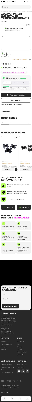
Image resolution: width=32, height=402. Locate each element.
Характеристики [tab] (15, 122)
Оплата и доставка (6, 364)
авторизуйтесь (7, 67)
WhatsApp (25, 207)
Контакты (19, 347)
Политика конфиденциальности (10, 387)
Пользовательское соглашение (10, 385)
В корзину (8, 169)
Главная (4, 399)
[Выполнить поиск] (2, 7)
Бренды (3, 349)
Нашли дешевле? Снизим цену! (11, 104)
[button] (30, 1)
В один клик (16, 100)
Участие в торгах (21, 352)
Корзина (20, 399)
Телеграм (9, 207)
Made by (5, 392)
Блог (18, 344)
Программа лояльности (7, 367)
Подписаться (10, 306)
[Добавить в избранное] (28, 25)
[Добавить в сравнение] (26, 25)
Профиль (27, 399)
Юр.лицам (20, 349)
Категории (4, 341)
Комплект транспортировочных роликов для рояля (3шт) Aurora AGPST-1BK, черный (9, 166)
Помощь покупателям (7, 372)
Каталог (12, 399)
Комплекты (4, 347)
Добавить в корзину (16, 95)
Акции (3, 370)
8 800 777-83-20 (21, 364)
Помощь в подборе (6, 344)
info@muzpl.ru (21, 367)
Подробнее (5, 111)
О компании (20, 341)
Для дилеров (20, 354)
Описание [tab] (5, 122)
